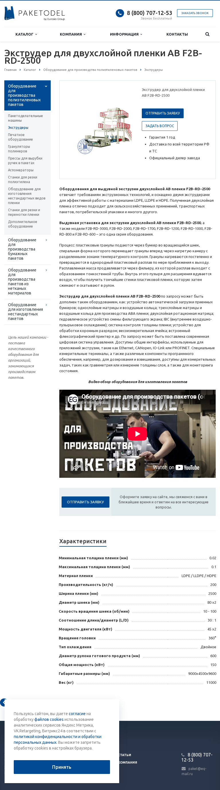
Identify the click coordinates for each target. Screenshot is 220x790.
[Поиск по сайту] (207, 34)
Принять (61, 767)
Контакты (177, 34)
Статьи (124, 755)
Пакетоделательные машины (25, 118)
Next (123, 129)
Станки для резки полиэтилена (22, 179)
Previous (76, 129)
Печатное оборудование (20, 137)
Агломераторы (21, 170)
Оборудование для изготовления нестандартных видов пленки (26, 196)
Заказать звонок (195, 13)
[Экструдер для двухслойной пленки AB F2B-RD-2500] (112, 130)
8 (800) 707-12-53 (149, 12)
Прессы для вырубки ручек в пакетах (25, 160)
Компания (72, 34)
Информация (125, 34)
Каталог (25, 34)
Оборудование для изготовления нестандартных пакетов (25, 311)
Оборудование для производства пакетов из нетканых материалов (22, 281)
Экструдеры (18, 127)
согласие (77, 713)
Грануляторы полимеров (19, 149)
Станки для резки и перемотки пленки (24, 212)
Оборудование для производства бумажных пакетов (22, 249)
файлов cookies (49, 719)
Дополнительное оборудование (22, 224)
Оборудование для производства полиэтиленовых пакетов (24, 95)
